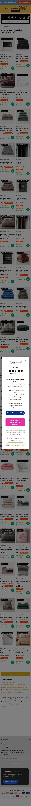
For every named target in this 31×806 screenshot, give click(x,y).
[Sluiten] (25, 360)
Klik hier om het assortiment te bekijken (15, 422)
